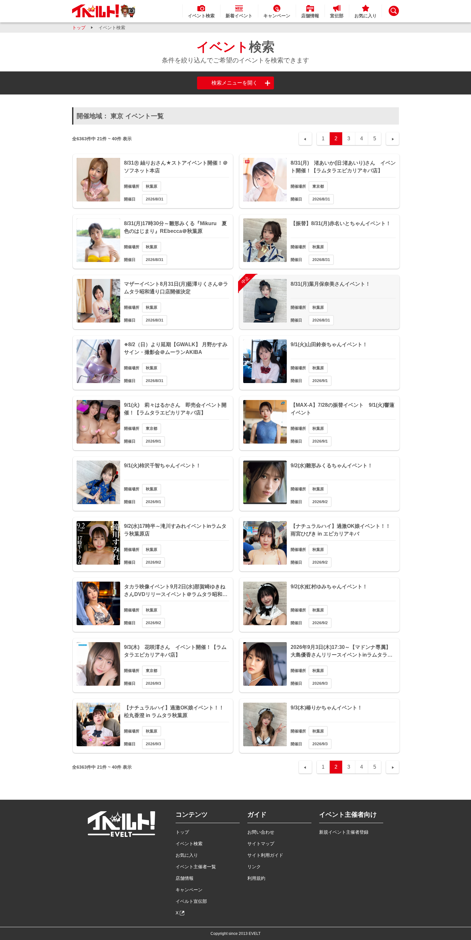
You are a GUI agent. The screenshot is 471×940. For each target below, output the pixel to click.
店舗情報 (185, 878)
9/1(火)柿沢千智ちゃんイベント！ (162, 465)
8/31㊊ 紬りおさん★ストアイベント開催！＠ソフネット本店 (176, 166)
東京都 (318, 186)
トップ (79, 27)
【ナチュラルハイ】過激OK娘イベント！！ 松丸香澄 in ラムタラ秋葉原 (176, 711)
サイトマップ (260, 843)
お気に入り (187, 855)
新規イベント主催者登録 (343, 832)
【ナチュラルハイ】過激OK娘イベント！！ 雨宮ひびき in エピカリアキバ (343, 529)
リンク (254, 866)
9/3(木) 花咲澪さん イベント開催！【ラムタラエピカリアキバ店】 (175, 651)
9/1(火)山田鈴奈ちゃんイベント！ (329, 344)
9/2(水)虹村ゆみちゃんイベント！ (329, 586)
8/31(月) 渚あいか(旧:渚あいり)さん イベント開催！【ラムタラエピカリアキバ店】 (343, 166)
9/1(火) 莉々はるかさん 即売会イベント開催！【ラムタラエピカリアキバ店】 (175, 408)
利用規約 (256, 878)
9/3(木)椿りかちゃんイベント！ (326, 707)
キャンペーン (189, 889)
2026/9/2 (320, 502)
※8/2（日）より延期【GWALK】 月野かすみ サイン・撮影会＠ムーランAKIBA (175, 348)
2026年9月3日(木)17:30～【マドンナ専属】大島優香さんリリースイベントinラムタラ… (341, 651)
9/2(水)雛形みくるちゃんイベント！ (332, 465)
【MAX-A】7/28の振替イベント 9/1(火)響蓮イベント (342, 408)
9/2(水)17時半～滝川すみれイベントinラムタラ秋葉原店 (175, 529)
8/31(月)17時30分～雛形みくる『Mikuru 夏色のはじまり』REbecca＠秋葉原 (175, 227)
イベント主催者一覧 (196, 866)
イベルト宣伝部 (191, 901)
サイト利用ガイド (265, 855)
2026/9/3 (153, 683)
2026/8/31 (154, 199)
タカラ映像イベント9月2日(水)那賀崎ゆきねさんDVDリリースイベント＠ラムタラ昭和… (175, 590)
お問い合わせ (260, 832)
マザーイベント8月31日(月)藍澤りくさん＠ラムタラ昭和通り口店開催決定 (176, 287)
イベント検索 (189, 843)
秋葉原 (151, 186)
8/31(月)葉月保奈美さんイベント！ (330, 284)
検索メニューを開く (234, 83)
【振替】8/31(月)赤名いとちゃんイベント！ (341, 223)
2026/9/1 (320, 381)
